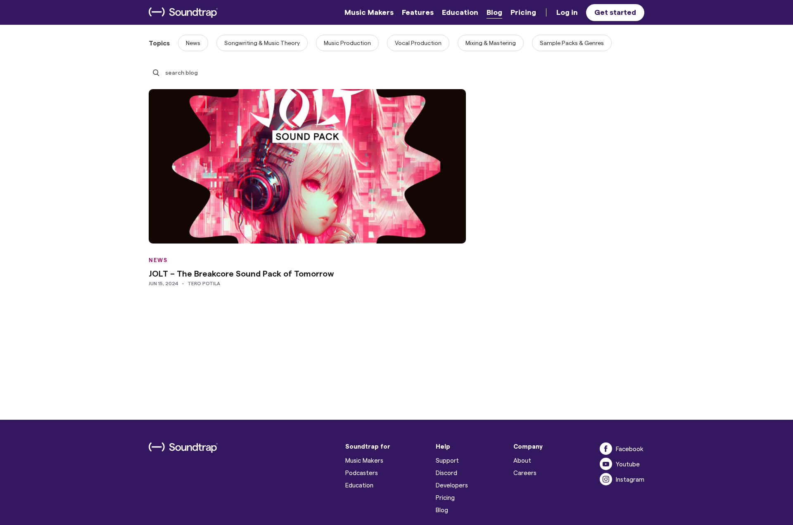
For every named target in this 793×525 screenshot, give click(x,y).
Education (460, 11)
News (193, 42)
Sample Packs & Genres (572, 42)
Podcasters (361, 472)
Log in (567, 11)
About (522, 460)
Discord (446, 472)
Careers (525, 472)
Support (447, 460)
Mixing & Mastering (490, 42)
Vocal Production (418, 42)
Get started (615, 11)
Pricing (523, 11)
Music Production (347, 42)
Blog (494, 11)
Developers (452, 485)
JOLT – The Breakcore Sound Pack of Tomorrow (241, 273)
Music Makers (369, 11)
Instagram (630, 479)
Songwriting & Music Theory (262, 42)
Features (418, 11)
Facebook (629, 448)
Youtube (628, 464)
